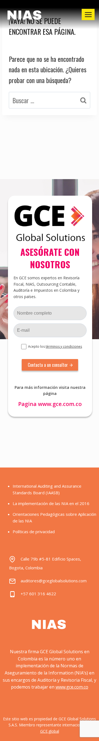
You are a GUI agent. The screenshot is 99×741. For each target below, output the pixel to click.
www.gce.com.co (60, 404)
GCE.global (49, 731)
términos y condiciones (64, 346)
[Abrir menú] (88, 14)
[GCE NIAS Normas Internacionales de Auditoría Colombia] (25, 14)
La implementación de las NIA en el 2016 (51, 503)
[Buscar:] (49, 100)
